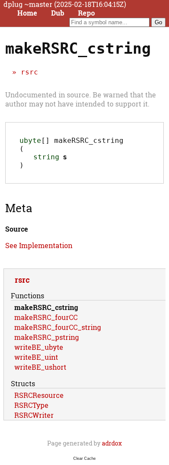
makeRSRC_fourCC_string (57, 327)
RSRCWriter (34, 415)
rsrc (29, 72)
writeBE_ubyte (38, 347)
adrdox (112, 443)
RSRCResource (39, 395)
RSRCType (31, 405)
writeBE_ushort (40, 366)
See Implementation (38, 245)
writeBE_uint (36, 357)
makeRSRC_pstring (46, 337)
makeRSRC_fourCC (46, 317)
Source (16, 228)
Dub (57, 13)
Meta (18, 207)
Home (27, 13)
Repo (86, 13)
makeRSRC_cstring (46, 307)
